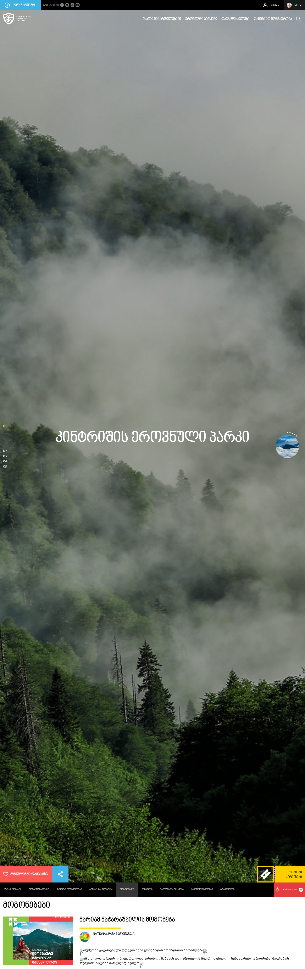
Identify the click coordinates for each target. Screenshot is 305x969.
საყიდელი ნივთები (202, 889)
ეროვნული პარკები (201, 19)
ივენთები (147, 889)
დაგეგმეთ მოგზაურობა (273, 19)
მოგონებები (127, 889)
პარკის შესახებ (12, 889)
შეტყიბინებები (292, 890)
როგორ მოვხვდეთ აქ (69, 889)
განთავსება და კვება (172, 889)
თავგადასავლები (235, 19)
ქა (295, 5)
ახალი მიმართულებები (162, 19)
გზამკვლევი (227, 889)
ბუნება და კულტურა (100, 889)
